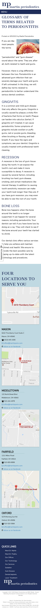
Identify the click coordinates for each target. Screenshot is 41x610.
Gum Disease (10, 571)
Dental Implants (11, 574)
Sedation (8, 568)
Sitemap (20, 595)
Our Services (9, 564)
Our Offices (9, 557)
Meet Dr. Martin (10, 551)
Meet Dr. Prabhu (11, 554)
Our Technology (11, 561)
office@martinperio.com (12, 343)
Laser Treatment (11, 578)
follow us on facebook (11, 346)
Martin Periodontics (20, 592)
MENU (4, 11)
